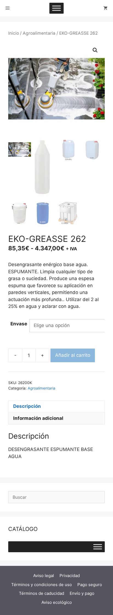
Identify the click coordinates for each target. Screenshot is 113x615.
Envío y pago (82, 593)
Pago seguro (89, 584)
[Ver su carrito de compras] (105, 8)
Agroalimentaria (39, 33)
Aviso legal (43, 575)
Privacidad (70, 575)
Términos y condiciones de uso (41, 584)
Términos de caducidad (41, 593)
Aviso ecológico (56, 602)
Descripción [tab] (27, 406)
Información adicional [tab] (38, 418)
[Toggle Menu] (56, 8)
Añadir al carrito (72, 355)
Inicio (13, 33)
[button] (95, 50)
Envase (18, 323)
